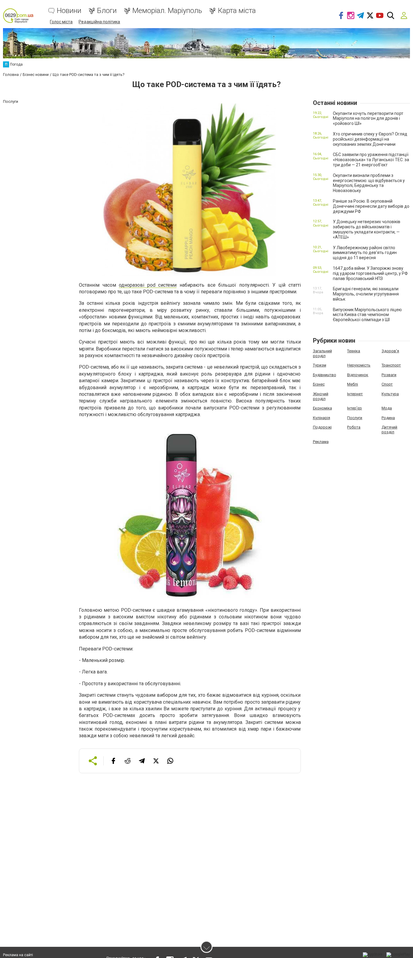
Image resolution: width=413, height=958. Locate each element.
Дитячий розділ (389, 429)
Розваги (389, 375)
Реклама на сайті (18, 955)
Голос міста (61, 21)
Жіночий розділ (320, 396)
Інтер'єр (354, 408)
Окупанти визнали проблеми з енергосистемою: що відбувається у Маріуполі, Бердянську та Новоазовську (369, 183)
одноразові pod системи (148, 285)
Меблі (352, 384)
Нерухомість (358, 365)
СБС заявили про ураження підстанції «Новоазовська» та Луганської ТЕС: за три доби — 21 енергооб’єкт (371, 159)
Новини (69, 11)
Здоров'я (390, 351)
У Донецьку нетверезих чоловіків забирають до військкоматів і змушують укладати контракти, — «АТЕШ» (366, 229)
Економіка (322, 408)
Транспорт (391, 365)
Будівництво (324, 375)
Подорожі (322, 427)
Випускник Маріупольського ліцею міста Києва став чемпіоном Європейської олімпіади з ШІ (367, 314)
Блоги (107, 11)
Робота (353, 427)
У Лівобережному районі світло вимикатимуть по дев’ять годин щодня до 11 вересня (365, 252)
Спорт (387, 384)
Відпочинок (357, 375)
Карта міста (237, 11)
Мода (387, 408)
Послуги (354, 417)
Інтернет (355, 394)
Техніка (353, 351)
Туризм (319, 365)
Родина (388, 417)
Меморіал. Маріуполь (167, 11)
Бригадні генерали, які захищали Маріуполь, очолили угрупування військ (366, 293)
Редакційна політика (99, 21)
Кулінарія (321, 417)
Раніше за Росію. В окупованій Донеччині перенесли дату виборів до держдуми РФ (371, 206)
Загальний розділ (322, 353)
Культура (390, 394)
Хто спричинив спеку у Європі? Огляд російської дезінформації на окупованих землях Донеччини (370, 139)
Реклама (321, 441)
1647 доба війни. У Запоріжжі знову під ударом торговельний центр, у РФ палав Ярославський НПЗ (370, 273)
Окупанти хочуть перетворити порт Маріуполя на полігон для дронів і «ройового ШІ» (368, 118)
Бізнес (319, 384)
